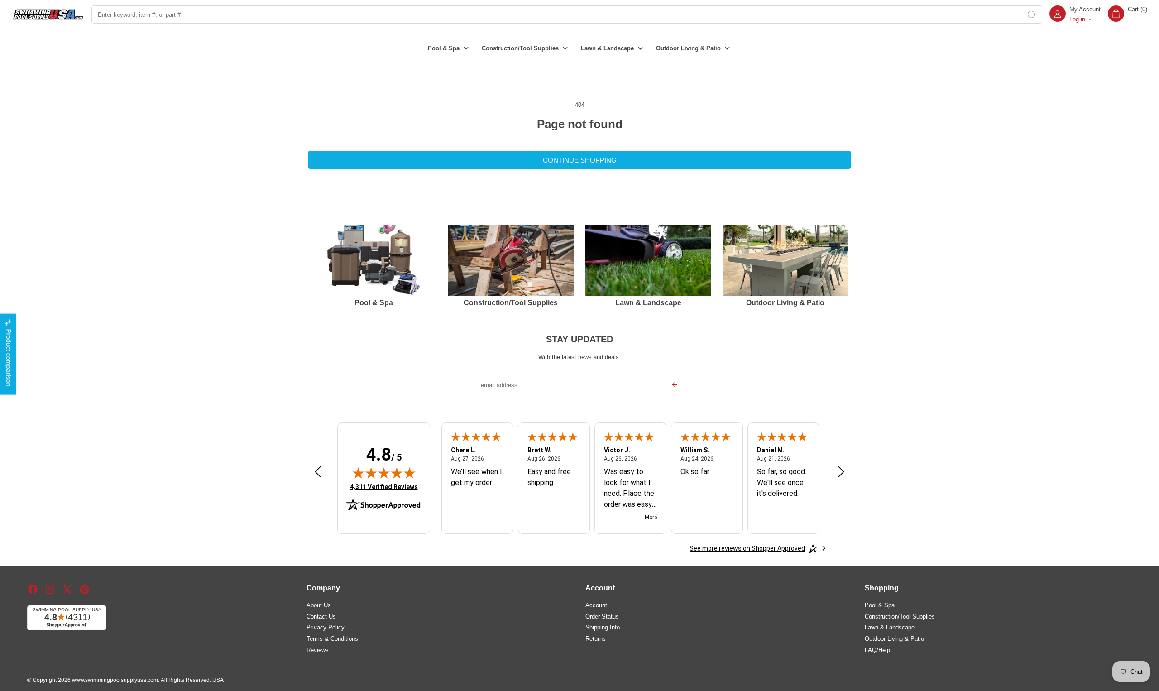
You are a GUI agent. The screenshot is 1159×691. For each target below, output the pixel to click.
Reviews (318, 649)
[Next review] (841, 472)
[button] (1127, 14)
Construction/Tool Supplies (900, 616)
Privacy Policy (326, 627)
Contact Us (321, 616)
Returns (595, 638)
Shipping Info (602, 627)
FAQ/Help (877, 649)
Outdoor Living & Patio (894, 638)
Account (596, 604)
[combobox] (556, 14)
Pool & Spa (880, 604)
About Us (319, 604)
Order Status (602, 616)
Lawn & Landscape (890, 627)
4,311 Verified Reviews (384, 486)
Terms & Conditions (332, 638)
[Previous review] (318, 472)
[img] (384, 473)
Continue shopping (580, 160)
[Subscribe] (674, 385)
